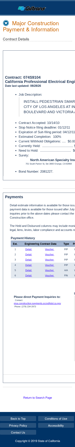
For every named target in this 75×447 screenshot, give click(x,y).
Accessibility (56, 425)
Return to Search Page (37, 397)
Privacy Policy (18, 425)
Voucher (49, 249)
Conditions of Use (56, 418)
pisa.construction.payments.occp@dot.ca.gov (37, 303)
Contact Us (18, 432)
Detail (28, 249)
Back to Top (18, 418)
